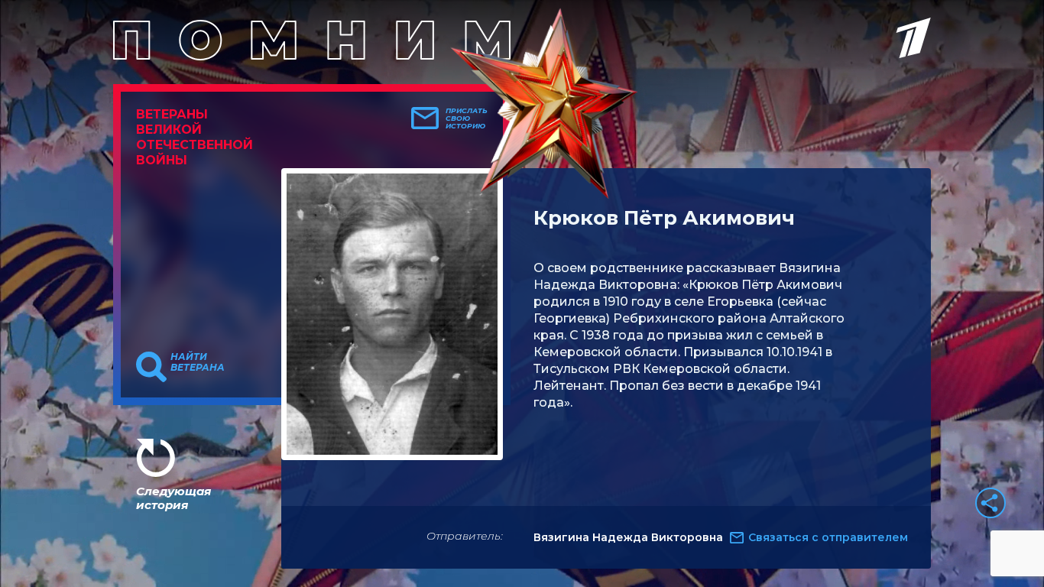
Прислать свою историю (467, 118)
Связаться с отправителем (828, 537)
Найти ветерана (197, 362)
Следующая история (173, 498)
